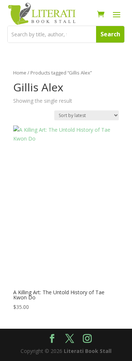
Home (19, 72)
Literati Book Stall (87, 350)
